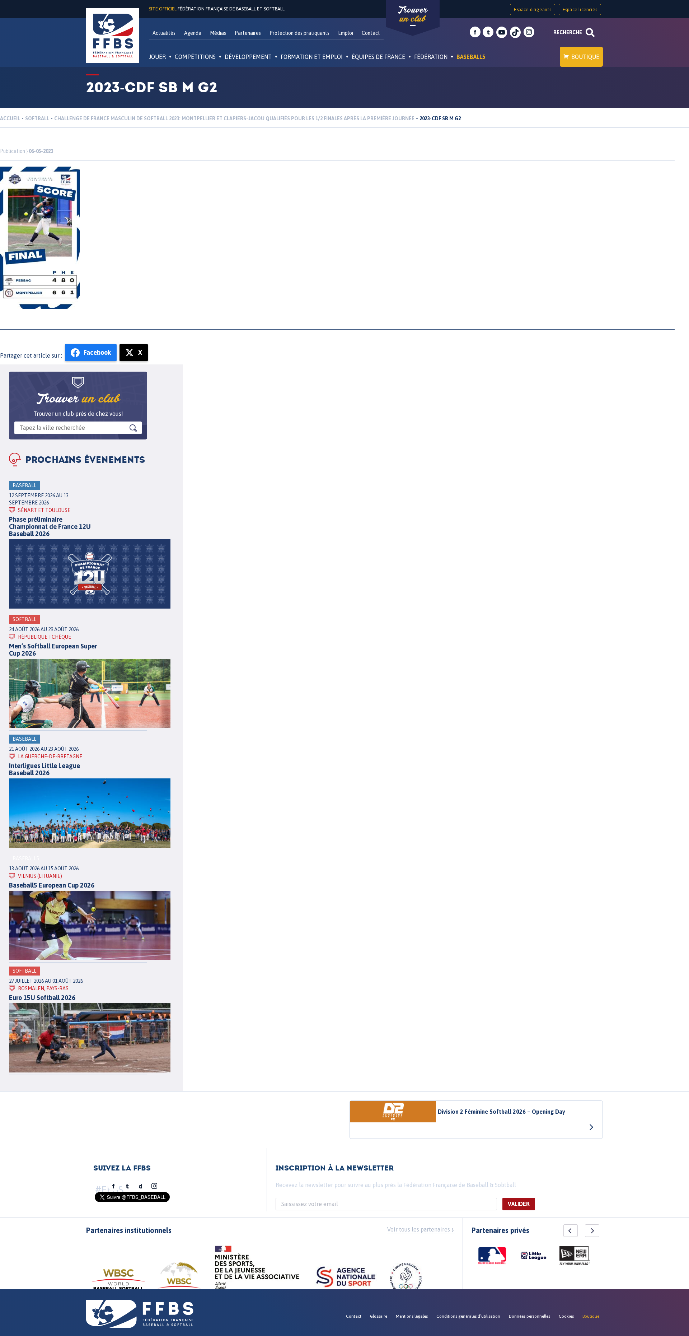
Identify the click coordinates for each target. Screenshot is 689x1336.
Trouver (412, 14)
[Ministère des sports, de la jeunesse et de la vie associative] (257, 1270)
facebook (475, 32)
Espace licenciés (580, 9)
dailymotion (140, 1186)
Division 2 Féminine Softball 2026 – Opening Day (501, 1111)
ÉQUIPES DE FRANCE (378, 56)
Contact (371, 33)
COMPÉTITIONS (195, 56)
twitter (488, 32)
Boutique (585, 56)
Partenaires (248, 33)
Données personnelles (529, 1316)
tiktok (515, 32)
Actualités (164, 33)
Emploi (345, 33)
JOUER (157, 56)
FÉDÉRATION (430, 56)
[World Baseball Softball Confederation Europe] (179, 1279)
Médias (218, 33)
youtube (501, 32)
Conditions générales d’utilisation (468, 1316)
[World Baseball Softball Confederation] (118, 1283)
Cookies (566, 1316)
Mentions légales (412, 1316)
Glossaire (378, 1316)
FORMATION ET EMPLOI (312, 56)
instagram (529, 32)
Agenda (192, 33)
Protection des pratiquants (299, 33)
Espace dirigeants (532, 9)
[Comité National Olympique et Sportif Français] (406, 1280)
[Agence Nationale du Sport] (346, 1278)
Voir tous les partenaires (418, 1229)
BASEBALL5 (471, 56)
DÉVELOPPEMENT (248, 56)
